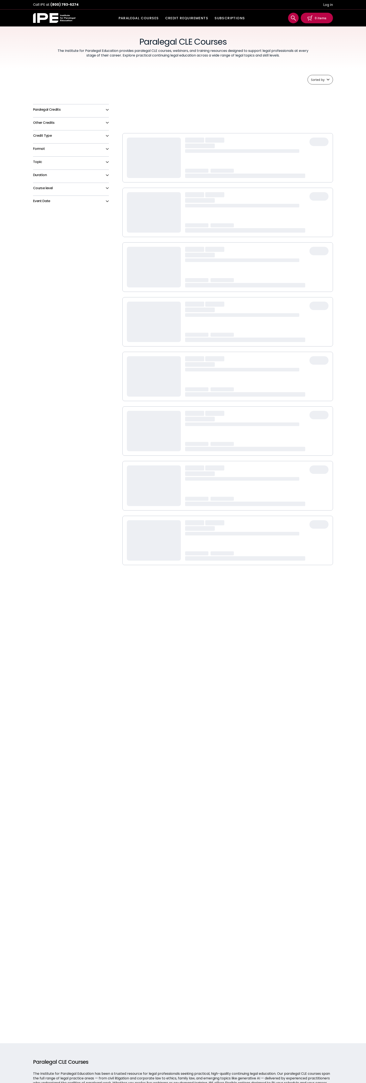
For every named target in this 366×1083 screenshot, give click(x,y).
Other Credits (44, 123)
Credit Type (42, 136)
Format (39, 149)
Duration (40, 175)
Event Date (41, 201)
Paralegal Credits (47, 110)
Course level (43, 188)
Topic (37, 162)
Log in (328, 4)
